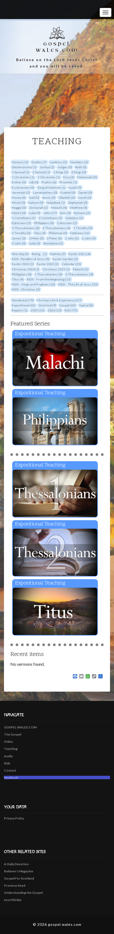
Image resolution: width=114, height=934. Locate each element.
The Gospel (12, 734)
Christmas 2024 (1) (25, 269)
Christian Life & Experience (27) (59, 300)
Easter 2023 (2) (48, 264)
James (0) (19, 238)
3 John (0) (19, 243)
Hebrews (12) (80, 233)
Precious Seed (14, 885)
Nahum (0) (35, 203)
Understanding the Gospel (23, 893)
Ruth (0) (80, 167)
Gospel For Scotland (19, 878)
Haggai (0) (19, 208)
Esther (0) (19, 182)
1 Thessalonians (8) (26, 228)
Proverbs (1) (68, 182)
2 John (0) (89, 238)
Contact (10, 770)
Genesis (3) (20, 162)
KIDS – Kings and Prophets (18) (33, 284)
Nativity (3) (57, 254)
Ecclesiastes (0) (23, 187)
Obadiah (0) (67, 198)
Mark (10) (19, 213)
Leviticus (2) (58, 162)
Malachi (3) (81, 269)
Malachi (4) (59, 208)
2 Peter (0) (54, 238)
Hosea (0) (19, 198)
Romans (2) (82, 213)
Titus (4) (40, 233)
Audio (8, 756)
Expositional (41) (24, 305)
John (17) (50, 213)
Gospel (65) (67, 305)
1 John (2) (72, 238)
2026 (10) (55, 310)
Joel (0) (34, 198)
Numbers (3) (79, 162)
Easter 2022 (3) (23, 264)
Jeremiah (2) (21, 192)
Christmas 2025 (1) (56, 269)
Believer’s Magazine (18, 871)
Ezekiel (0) (67, 192)
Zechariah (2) (38, 208)
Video (8, 741)
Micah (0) (18, 203)
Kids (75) (71, 310)
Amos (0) (48, 198)
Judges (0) (65, 167)
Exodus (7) (39, 162)
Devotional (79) (23, 300)
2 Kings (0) (78, 172)
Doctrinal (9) (47, 305)
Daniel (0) (85, 192)
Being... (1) (39, 254)
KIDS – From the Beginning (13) (49, 279)
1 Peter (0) (36, 238)
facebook (11, 777)
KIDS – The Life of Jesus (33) (78, 284)
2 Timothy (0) (21, 233)
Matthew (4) (78, 208)
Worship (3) (20, 254)
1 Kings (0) (60, 172)
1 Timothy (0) (82, 228)
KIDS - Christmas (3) (26, 289)
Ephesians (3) (21, 223)
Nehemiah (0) (87, 177)
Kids (7, 763)
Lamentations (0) (45, 192)
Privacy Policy (14, 818)
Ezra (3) (68, 177)
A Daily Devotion (16, 864)
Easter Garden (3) (65, 259)
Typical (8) (86, 305)
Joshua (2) (47, 167)
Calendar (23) (71, 264)
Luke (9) (34, 213)
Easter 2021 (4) (79, 254)
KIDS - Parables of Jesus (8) (31, 259)
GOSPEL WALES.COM (20, 727)
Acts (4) (65, 213)
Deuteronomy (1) (24, 167)
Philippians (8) (44, 223)
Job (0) (33, 182)
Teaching (10, 749)
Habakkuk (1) (56, 203)
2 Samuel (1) (41, 172)
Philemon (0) (58, 233)
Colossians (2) (67, 223)
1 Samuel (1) (20, 172)
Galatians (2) (74, 218)
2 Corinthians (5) (50, 218)
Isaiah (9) (75, 187)
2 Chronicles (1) (49, 177)
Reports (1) (20, 310)
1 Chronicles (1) (23, 177)
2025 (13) (38, 310)
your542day (12, 900)
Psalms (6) (49, 182)
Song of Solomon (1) (51, 187)
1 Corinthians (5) (24, 218)
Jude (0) (34, 243)
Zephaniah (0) (77, 203)
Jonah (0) (84, 198)
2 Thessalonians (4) (56, 228)
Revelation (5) (53, 243)
